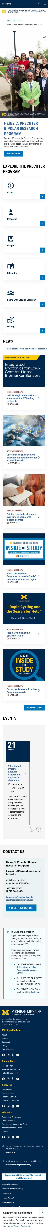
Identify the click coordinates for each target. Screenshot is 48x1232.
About (4, 1035)
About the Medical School (12, 1128)
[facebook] (3, 1055)
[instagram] (8, 1055)
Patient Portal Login (10, 1073)
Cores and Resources (10, 1100)
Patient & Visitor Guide (11, 1069)
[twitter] (13, 1055)
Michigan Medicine (12, 1030)
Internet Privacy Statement (18, 1226)
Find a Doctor (7, 1066)
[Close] (42, 1212)
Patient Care (8, 1061)
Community (6, 1042)
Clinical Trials (7, 1090)
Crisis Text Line (32, 992)
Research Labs (8, 1093)
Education (7, 1112)
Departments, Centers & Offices (14, 1124)
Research (7, 1085)
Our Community (8, 1121)
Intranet (5, 1131)
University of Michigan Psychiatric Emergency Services (27, 970)
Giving (4, 1046)
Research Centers (9, 1097)
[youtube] (17, 1055)
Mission (5, 1038)
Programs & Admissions (11, 1117)
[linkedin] (13, 1106)
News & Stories (8, 1049)
